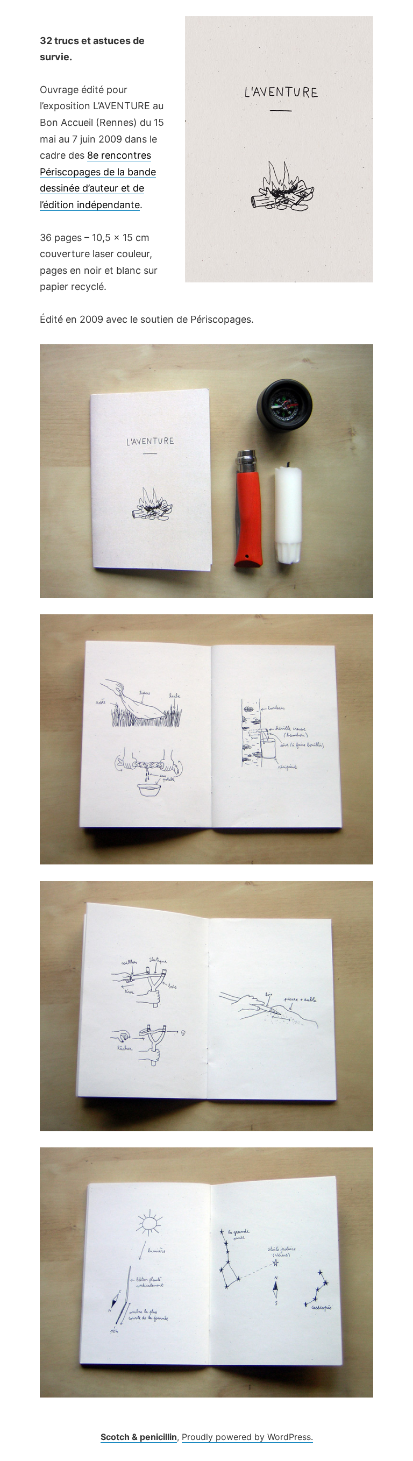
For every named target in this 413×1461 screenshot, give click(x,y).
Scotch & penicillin (139, 1436)
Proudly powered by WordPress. (247, 1436)
